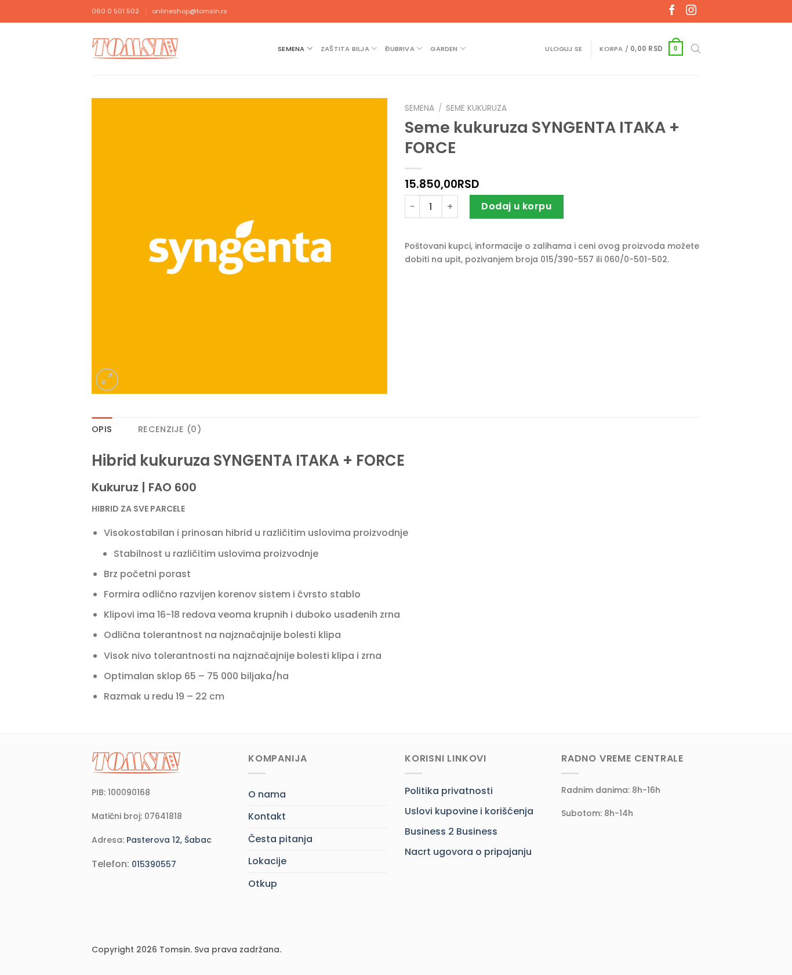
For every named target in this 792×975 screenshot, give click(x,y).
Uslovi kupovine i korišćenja (469, 811)
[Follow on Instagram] (691, 11)
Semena (291, 48)
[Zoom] (107, 379)
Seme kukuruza (476, 108)
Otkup (262, 883)
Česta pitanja (280, 839)
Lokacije (267, 861)
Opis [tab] (102, 429)
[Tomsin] (136, 48)
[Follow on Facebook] (672, 11)
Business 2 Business (451, 831)
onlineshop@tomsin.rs (189, 11)
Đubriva (400, 48)
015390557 (154, 864)
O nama (267, 794)
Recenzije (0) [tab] (169, 429)
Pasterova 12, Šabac (169, 840)
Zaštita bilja (345, 48)
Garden (443, 48)
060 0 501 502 (115, 11)
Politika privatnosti (449, 791)
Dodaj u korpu (516, 206)
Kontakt (267, 816)
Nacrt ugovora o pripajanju (468, 851)
